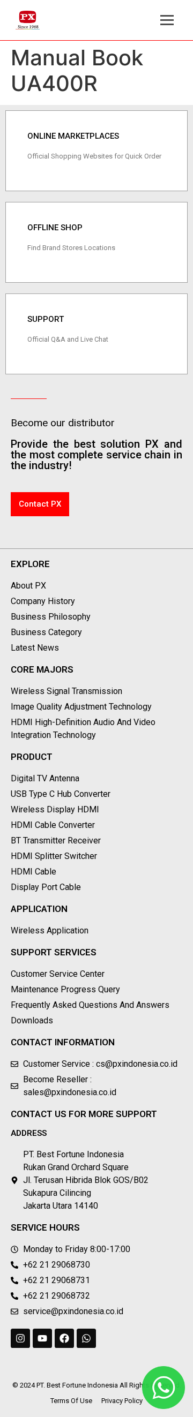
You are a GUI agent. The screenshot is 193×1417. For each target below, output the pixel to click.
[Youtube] (42, 1338)
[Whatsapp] (86, 1338)
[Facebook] (64, 1338)
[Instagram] (20, 1338)
